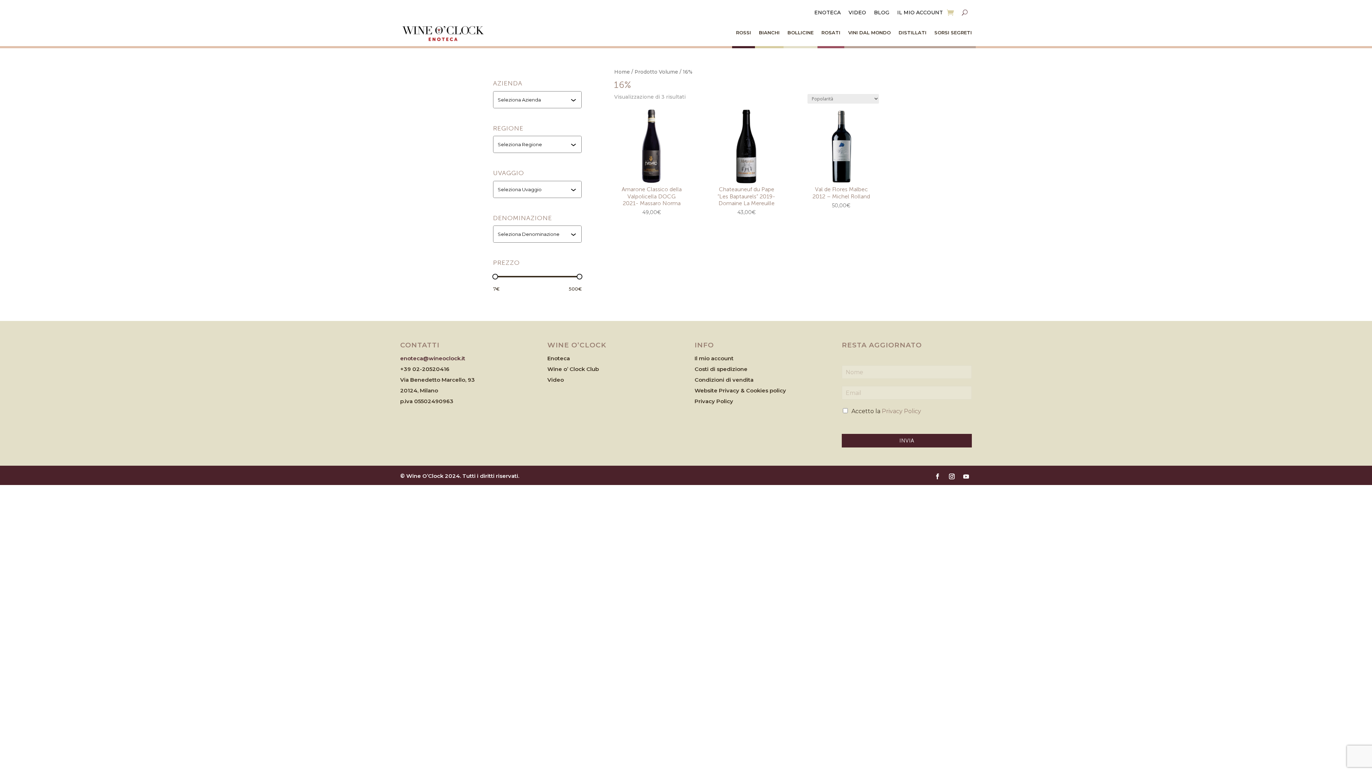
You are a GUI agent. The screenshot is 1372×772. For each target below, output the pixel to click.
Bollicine (800, 32)
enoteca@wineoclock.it (432, 358)
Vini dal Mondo (869, 32)
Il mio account (920, 13)
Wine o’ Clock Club (573, 369)
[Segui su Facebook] (937, 476)
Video (857, 13)
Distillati (912, 32)
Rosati (830, 32)
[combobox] (538, 99)
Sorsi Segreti (953, 32)
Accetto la (886, 411)
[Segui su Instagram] (952, 476)
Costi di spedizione (721, 369)
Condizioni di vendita (724, 379)
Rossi (743, 32)
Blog (881, 13)
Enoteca (827, 13)
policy (778, 390)
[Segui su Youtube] (966, 476)
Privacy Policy (714, 401)
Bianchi (769, 32)
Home (622, 72)
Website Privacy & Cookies (732, 390)
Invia (906, 440)
